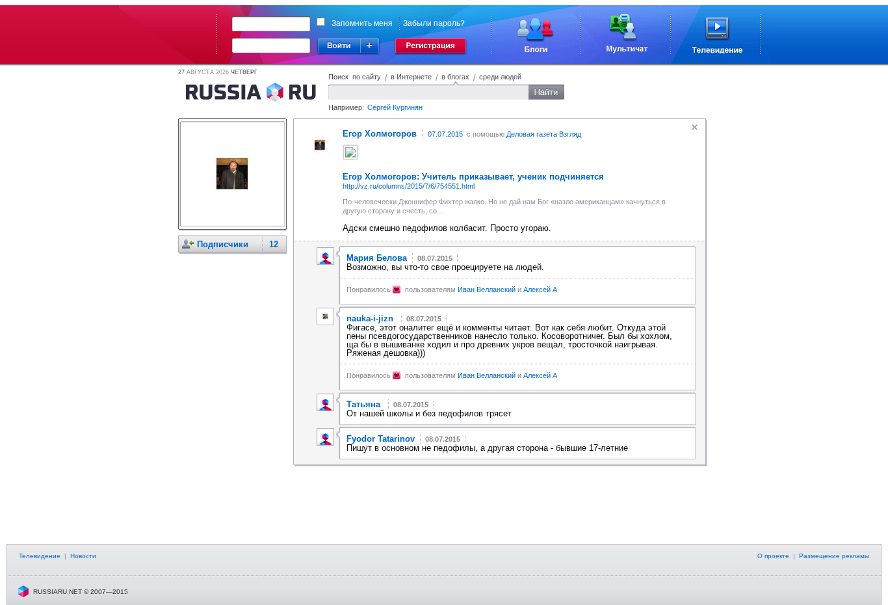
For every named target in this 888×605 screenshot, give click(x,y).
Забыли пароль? (434, 23)
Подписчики (222, 244)
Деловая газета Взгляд (543, 134)
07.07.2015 (445, 134)
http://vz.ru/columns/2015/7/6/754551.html (409, 186)
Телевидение (39, 555)
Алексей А (540, 289)
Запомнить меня (362, 23)
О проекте (773, 555)
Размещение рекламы (834, 555)
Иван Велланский (487, 289)
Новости (83, 555)
